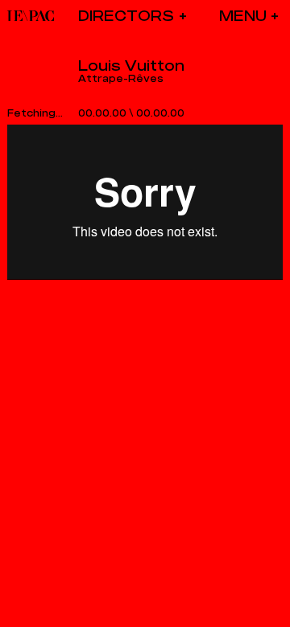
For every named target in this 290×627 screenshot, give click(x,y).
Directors (126, 15)
